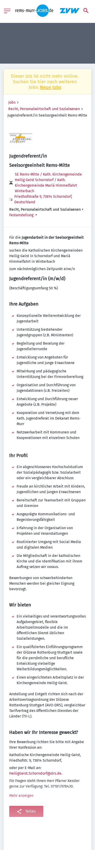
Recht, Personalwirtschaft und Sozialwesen (44, 109)
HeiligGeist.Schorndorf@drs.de (35, 773)
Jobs (11, 102)
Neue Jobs (50, 87)
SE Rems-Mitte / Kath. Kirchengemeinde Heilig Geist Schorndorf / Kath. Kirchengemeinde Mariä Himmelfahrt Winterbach (48, 182)
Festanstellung (21, 215)
